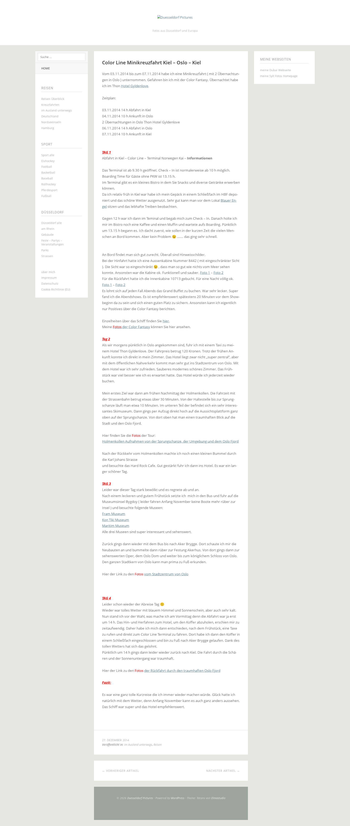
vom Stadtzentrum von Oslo (166, 574)
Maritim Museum (115, 525)
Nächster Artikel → (223, 771)
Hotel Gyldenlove (134, 86)
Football (46, 167)
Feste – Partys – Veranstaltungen (52, 242)
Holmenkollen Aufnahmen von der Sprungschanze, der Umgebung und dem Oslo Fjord (170, 441)
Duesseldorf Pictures (140, 798)
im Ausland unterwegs (56, 110)
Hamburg (47, 128)
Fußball (46, 196)
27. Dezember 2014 (115, 740)
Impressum (49, 278)
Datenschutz (49, 283)
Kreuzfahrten (50, 105)
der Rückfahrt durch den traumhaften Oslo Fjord (182, 670)
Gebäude (47, 234)
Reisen (158, 744)
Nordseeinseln (51, 122)
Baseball (47, 178)
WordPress (177, 798)
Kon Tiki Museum (115, 519)
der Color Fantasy (131, 326)
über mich (48, 272)
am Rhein (47, 229)
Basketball (48, 172)
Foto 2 (218, 272)
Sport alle (47, 155)
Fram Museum (113, 513)
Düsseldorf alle (51, 223)
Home (45, 68)
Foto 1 (205, 272)
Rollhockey (48, 184)
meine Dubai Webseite (275, 70)
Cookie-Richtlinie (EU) (55, 289)
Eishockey (47, 161)
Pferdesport (49, 190)
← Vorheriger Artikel (120, 771)
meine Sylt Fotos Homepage (279, 76)
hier (166, 321)
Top (171, 810)
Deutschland (50, 116)
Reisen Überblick (52, 99)
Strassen (47, 256)
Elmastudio (218, 798)
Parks (45, 250)
